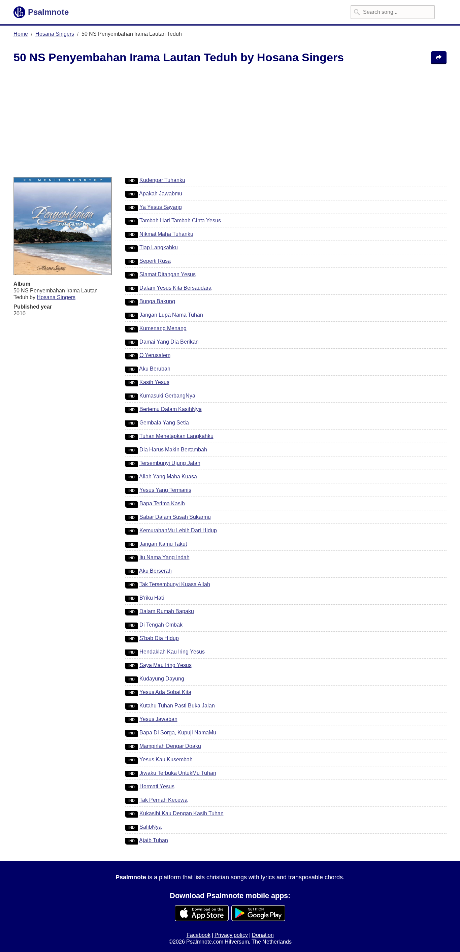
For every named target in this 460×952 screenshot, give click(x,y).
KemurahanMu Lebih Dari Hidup (178, 530)
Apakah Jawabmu (160, 193)
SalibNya (150, 827)
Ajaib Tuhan (153, 840)
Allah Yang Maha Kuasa (168, 476)
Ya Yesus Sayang (160, 207)
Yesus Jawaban (158, 719)
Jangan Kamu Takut (163, 544)
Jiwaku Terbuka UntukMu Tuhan (177, 773)
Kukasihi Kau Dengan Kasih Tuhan (181, 813)
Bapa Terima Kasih (162, 503)
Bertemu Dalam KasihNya (170, 409)
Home (20, 34)
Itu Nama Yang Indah (164, 557)
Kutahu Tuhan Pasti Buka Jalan (177, 705)
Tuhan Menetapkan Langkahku (176, 436)
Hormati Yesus (156, 786)
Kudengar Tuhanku (162, 180)
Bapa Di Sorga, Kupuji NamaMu (177, 732)
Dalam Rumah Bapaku (166, 611)
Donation (263, 935)
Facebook (198, 935)
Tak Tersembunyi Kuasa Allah (174, 584)
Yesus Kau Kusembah (166, 759)
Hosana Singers (54, 34)
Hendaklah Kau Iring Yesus (172, 652)
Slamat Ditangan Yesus (167, 274)
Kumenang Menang (163, 328)
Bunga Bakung (157, 301)
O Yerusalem (154, 355)
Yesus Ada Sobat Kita (165, 692)
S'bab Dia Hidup (159, 638)
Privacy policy (231, 935)
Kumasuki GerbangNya (167, 396)
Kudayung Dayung (161, 678)
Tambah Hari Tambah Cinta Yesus (180, 220)
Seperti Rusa (155, 261)
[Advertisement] (202, 121)
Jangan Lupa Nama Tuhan (171, 315)
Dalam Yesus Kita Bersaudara (175, 288)
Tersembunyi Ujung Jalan (169, 463)
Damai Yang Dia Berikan (169, 342)
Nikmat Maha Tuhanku (166, 234)
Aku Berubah (154, 369)
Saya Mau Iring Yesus (165, 665)
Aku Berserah (155, 571)
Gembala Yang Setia (164, 422)
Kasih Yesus (154, 382)
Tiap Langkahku (158, 247)
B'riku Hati (151, 598)
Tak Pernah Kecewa (163, 800)
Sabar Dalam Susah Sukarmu (175, 517)
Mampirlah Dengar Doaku (170, 746)
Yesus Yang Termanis (165, 490)
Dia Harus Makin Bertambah (173, 449)
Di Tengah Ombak (161, 625)
